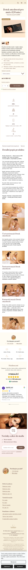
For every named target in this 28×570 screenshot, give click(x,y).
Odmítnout (7, 566)
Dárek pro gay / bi (7, 494)
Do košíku (18, 85)
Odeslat (21, 447)
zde (2, 558)
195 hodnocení (16, 379)
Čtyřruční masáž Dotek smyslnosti (10, 146)
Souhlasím (20, 566)
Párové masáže (6, 505)
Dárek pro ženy (6, 489)
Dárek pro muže (6, 486)
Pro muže (4, 500)
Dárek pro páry (6, 491)
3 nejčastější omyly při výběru (10, 519)
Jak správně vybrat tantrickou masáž (11, 514)
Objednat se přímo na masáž (9, 89)
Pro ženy (4, 502)
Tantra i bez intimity (7, 516)
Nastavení (13, 562)
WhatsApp (14, 473)
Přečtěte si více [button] (6, 399)
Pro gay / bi (5, 507)
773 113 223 (15, 471)
